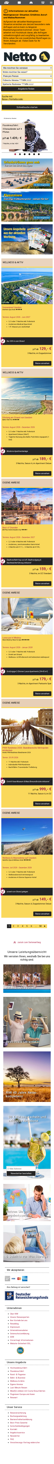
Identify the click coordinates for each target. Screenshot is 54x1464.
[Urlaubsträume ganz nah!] (27, 174)
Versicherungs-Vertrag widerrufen (25, 1442)
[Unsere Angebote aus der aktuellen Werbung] (27, 240)
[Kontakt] (42, 2)
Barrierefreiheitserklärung (21, 1419)
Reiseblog (14, 1324)
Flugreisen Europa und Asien (22, 1394)
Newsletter (15, 1436)
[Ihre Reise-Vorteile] (27, 207)
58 (40, 926)
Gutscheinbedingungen (20, 1426)
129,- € (45, 348)
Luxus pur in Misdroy (11, 637)
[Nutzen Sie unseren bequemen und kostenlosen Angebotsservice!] (27, 1202)
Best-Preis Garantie (21, 1042)
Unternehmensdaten (19, 1330)
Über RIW (14, 1314)
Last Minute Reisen (18, 1387)
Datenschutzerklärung (19, 1333)
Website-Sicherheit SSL (20, 1343)
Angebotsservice (17, 1432)
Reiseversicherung (18, 1413)
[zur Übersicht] (27, 56)
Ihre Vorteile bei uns (18, 1320)
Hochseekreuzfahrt (18, 1368)
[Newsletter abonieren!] (27, 1142)
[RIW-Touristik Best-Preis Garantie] (27, 1022)
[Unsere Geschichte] (27, 1076)
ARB (12, 1337)
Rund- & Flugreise (18, 1374)
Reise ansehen (42, 363)
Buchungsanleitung (18, 1416)
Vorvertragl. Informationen (21, 1340)
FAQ (12, 1439)
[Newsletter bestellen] (19, 2)
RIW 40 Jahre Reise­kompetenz (21, 1094)
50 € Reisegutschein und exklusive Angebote (27, 1119)
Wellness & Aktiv (17, 1381)
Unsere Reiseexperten (19, 1317)
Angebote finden (26, 88)
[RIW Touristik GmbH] (7, 2)
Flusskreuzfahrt (17, 1371)
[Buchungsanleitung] (27, 1243)
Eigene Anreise (16, 1384)
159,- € (45, 569)
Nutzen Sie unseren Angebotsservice (21, 1213)
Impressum (15, 1327)
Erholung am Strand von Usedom (17, 417)
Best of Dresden (10, 527)
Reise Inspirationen (21, 987)
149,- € (45, 899)
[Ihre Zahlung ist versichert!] (26, 1295)
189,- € (45, 458)
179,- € (45, 679)
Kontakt (13, 1429)
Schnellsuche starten (27, 107)
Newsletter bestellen (21, 1173)
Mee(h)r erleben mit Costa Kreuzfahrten (27, 1391)
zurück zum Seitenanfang (27, 942)
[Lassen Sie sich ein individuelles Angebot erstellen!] (31, 2)
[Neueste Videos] (27, 978)
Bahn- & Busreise (17, 1378)
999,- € (45, 789)
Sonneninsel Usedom (11, 307)
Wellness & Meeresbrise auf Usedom (19, 858)
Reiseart (13, 1397)
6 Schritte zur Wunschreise (27, 1256)
